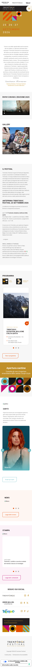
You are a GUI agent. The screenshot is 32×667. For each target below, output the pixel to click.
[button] (13, 347)
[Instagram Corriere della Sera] (21, 603)
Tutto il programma (10, 356)
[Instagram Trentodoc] (25, 595)
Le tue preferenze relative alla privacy (17, 661)
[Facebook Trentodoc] (28, 595)
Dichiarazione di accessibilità (20, 654)
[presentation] (4, 140)
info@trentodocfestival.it (10, 622)
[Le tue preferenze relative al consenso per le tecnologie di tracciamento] (29, 664)
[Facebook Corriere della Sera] (24, 603)
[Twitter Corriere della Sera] (28, 603)
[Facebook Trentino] (24, 611)
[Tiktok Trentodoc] (28, 611)
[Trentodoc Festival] (8, 8)
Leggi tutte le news (10, 514)
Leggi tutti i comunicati (11, 578)
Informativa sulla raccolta (10, 665)
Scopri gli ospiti (9, 479)
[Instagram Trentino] (22, 611)
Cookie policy (8, 654)
